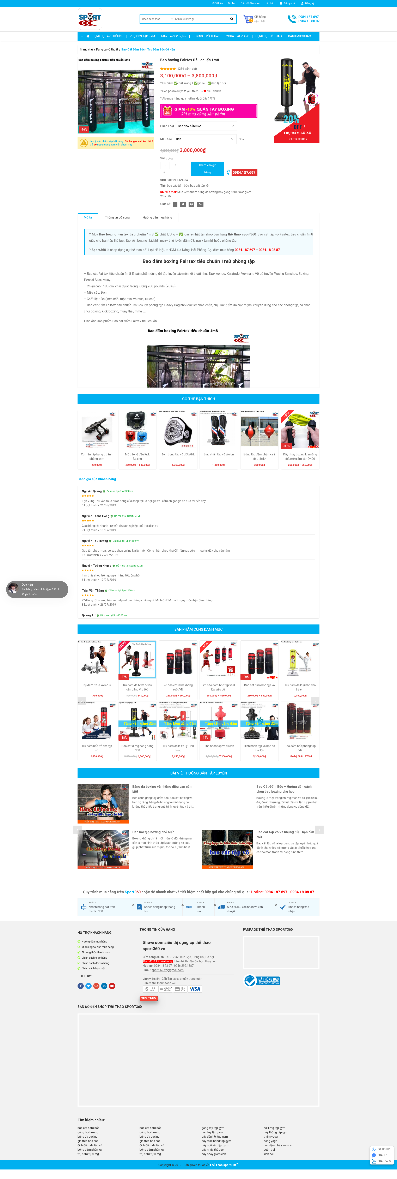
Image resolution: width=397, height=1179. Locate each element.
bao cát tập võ (199, 185)
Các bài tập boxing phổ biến (153, 832)
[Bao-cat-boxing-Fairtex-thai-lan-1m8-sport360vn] (116, 95)
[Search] (231, 19)
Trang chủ (86, 49)
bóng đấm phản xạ (90, 1149)
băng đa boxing (87, 1136)
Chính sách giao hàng (94, 957)
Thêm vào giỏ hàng (207, 168)
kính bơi (269, 1154)
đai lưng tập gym (274, 1128)
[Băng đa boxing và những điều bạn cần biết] (103, 804)
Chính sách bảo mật (93, 968)
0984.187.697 (308, 17)
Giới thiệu (217, 3)
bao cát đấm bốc (178, 185)
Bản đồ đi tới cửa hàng (158, 961)
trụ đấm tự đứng (88, 1154)
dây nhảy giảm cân (214, 1154)
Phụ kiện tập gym (142, 36)
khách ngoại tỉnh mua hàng (98, 946)
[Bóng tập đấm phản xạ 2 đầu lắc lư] (259, 429)
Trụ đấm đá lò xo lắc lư (96, 685)
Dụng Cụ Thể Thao (269, 36)
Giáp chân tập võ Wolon (219, 454)
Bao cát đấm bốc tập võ (259, 685)
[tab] (88, 217)
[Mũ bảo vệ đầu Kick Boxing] (137, 429)
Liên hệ (269, 3)
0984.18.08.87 (308, 21)
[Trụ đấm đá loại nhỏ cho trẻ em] (300, 660)
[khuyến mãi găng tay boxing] (291, 100)
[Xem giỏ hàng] (255, 19)
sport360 (229, 1165)
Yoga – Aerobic (237, 36)
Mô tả (88, 217)
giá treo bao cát (88, 1141)
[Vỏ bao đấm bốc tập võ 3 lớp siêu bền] (219, 660)
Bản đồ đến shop (250, 3)
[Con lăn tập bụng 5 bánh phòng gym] (97, 429)
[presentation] (82, 701)
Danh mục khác (299, 36)
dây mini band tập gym (216, 1141)
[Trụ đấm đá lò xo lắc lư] (97, 660)
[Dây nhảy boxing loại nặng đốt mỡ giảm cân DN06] (300, 429)
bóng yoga (270, 1141)
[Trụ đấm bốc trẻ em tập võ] (97, 720)
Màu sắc (166, 139)
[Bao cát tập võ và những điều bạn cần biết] (227, 849)
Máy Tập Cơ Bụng (173, 36)
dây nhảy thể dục (213, 1149)
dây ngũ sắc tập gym (215, 1145)
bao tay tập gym (212, 1132)
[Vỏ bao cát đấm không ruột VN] (178, 660)
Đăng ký (309, 3)
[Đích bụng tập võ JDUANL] (178, 429)
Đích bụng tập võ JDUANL (178, 454)
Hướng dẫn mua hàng (157, 217)
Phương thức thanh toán (96, 952)
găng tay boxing (88, 1132)
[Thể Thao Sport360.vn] (90, 19)
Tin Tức (232, 3)
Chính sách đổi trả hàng (95, 963)
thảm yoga (271, 1136)
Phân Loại (167, 126)
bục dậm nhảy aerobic (278, 1145)
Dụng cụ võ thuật (107, 49)
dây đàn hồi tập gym (215, 1136)
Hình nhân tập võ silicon (219, 746)
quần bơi (269, 1149)
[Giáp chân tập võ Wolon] (219, 429)
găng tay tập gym (213, 1128)
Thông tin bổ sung (117, 217)
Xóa (241, 139)
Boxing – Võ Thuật (206, 36)
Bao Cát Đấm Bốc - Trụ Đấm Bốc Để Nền (148, 49)
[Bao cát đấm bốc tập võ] (259, 660)
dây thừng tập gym (276, 1132)
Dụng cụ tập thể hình (108, 36)
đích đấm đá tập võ (90, 1145)
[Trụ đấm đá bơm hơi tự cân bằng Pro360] (137, 660)
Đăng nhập (289, 3)
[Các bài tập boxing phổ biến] (103, 849)
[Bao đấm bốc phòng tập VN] (300, 720)
